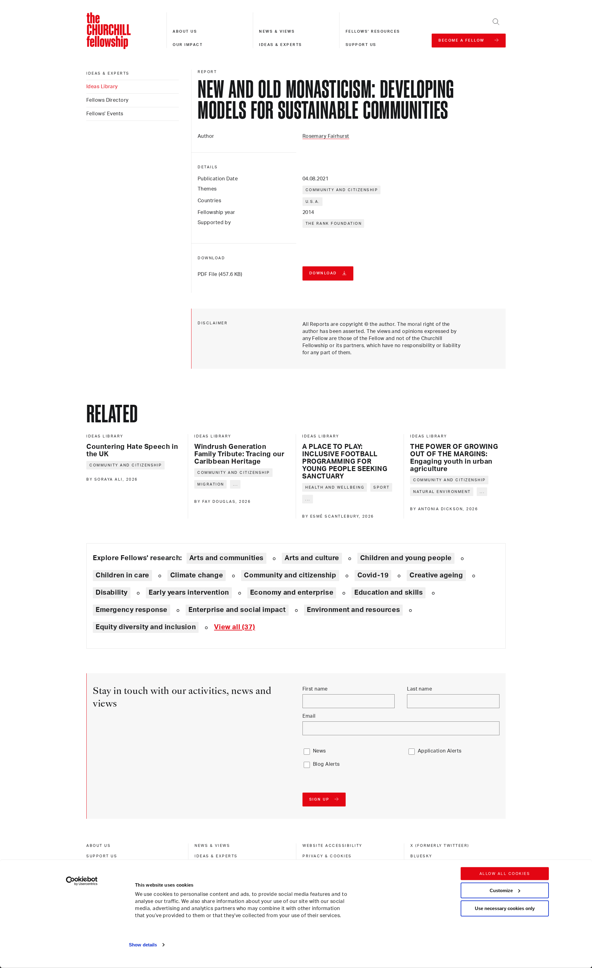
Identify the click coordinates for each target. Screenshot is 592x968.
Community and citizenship (342, 190)
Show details (143, 944)
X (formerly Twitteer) (439, 845)
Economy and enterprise (291, 592)
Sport (381, 487)
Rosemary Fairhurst (325, 136)
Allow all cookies (504, 874)
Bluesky (421, 856)
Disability (112, 592)
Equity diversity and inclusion (146, 627)
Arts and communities (226, 558)
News (319, 751)
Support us (361, 45)
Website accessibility (332, 845)
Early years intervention (189, 592)
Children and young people (406, 558)
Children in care (122, 575)
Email (309, 716)
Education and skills (388, 592)
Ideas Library (102, 86)
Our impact (188, 45)
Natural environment (442, 492)
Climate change (196, 575)
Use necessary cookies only (505, 908)
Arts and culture (312, 558)
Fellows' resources (373, 31)
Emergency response (131, 609)
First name (315, 689)
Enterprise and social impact (237, 609)
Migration (210, 484)
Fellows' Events (104, 113)
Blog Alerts (326, 764)
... (235, 484)
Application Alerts (440, 751)
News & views (277, 31)
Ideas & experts (280, 45)
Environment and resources (353, 609)
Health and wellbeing (334, 487)
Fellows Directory (107, 100)
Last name (419, 689)
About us (185, 31)
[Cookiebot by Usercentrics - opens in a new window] (82, 881)
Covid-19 (373, 575)
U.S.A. (313, 201)
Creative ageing (436, 575)
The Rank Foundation (334, 223)
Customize (501, 890)
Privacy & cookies (327, 856)
